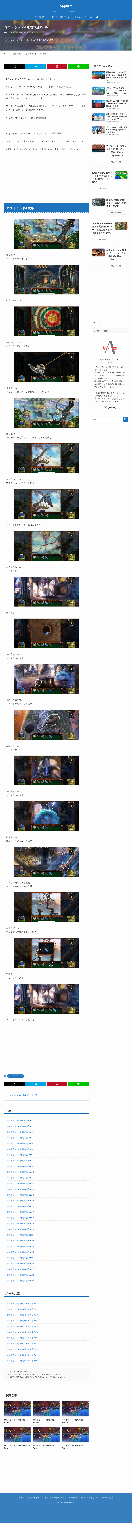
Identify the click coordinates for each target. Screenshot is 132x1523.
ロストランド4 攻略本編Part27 (20, 1269)
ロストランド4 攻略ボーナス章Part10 (23, 1355)
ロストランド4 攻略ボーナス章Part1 (23, 1303)
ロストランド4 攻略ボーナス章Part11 (23, 1360)
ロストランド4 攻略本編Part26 (20, 1263)
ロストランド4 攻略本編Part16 (20, 1206)
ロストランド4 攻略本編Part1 (20, 1120)
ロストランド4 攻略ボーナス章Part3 (23, 1314)
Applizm (66, 5)
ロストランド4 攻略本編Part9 (20, 1166)
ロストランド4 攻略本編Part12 (20, 1183)
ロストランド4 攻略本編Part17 (20, 1211)
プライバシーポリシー (89, 1497)
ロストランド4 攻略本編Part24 (20, 1252)
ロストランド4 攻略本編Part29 (20, 1280)
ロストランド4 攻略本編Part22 (20, 1240)
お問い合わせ (106, 1497)
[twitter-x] (105, 407)
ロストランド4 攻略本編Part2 (20, 1126)
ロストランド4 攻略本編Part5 (20, 1143)
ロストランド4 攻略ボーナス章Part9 (23, 1349)
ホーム (23, 1497)
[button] (14, 66)
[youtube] (114, 407)
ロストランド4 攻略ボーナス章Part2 (23, 1309)
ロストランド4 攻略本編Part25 (20, 1257)
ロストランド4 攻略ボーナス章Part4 (23, 1320)
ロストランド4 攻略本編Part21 (20, 1234)
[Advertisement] (68, 1046)
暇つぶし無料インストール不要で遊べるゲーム (47, 1497)
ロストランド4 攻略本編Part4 (20, 1137)
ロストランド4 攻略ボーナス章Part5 (23, 1326)
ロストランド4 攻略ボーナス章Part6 (23, 1332)
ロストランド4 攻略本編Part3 (20, 1131)
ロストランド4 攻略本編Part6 (20, 1149)
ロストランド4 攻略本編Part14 (20, 1194)
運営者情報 (73, 1497)
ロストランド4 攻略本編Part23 (20, 1246)
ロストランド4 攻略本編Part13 (20, 1189)
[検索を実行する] (125, 419)
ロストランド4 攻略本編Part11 (20, 1177)
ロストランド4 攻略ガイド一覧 (22, 1095)
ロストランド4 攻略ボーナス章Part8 (23, 1343)
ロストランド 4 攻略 (15, 32)
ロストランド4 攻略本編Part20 (20, 1229)
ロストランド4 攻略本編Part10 (20, 1171)
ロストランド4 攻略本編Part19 (20, 1223)
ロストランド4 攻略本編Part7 (20, 1154)
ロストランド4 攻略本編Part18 (20, 1217)
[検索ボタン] (97, 17)
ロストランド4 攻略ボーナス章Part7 (23, 1337)
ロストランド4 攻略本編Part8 (20, 1160)
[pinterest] (110, 407)
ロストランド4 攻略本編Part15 (20, 1200)
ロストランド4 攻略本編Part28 (20, 1274)
